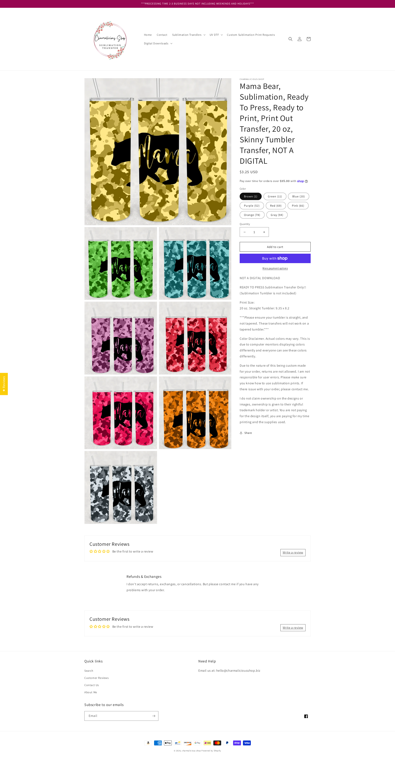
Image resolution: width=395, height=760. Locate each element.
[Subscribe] (153, 716)
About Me (90, 692)
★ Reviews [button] (4, 384)
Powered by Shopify (211, 750)
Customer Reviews (96, 678)
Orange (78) (252, 215)
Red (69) (276, 205)
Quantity (245, 224)
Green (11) (275, 196)
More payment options (275, 268)
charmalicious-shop (191, 750)
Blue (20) (298, 196)
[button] (188, 34)
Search (88, 670)
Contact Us (91, 685)
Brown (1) (250, 196)
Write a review (293, 552)
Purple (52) (252, 205)
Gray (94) (277, 215)
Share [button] (248, 433)
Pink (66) (298, 205)
